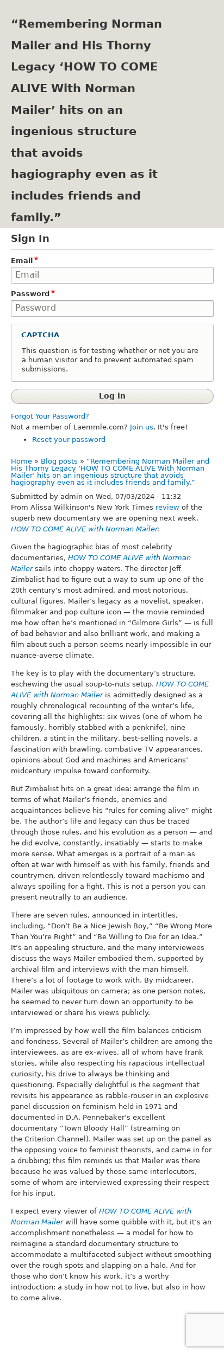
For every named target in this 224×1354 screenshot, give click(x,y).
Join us (141, 427)
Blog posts (59, 461)
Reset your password (68, 439)
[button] (112, 335)
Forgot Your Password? (50, 416)
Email (22, 260)
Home (21, 461)
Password (30, 294)
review (167, 507)
